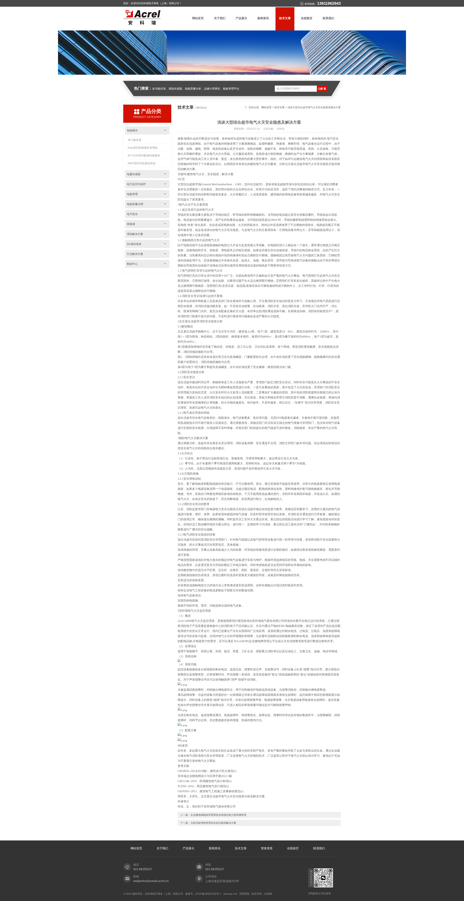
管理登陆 (244, 893)
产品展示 (241, 18)
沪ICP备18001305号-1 (208, 893)
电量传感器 (133, 174)
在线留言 (306, 18)
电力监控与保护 (136, 184)
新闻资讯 (263, 18)
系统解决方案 (135, 233)
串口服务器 (134, 139)
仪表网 (268, 893)
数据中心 (132, 263)
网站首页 (198, 18)
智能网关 (132, 130)
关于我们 (219, 18)
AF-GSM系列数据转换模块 (144, 155)
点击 (165, 130)
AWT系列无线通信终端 (141, 163)
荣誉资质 (267, 848)
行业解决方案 (135, 253)
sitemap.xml (230, 893)
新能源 (131, 224)
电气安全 (132, 214)
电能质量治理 (135, 204)
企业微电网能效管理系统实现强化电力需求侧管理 (218, 814)
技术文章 (285, 18)
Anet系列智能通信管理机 (143, 147)
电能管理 (132, 194)
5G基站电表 (134, 243)
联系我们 (328, 18)
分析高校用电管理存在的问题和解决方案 (213, 822)
